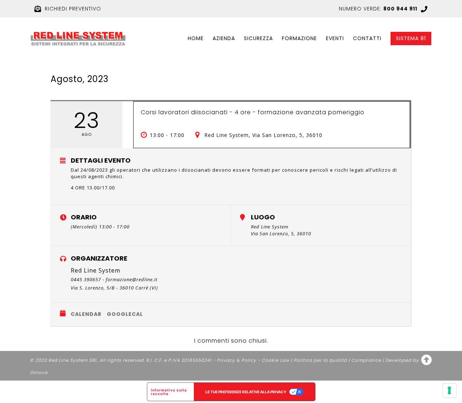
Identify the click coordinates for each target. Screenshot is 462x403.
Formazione (299, 38)
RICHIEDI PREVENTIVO (73, 8)
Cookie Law (275, 360)
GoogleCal (125, 314)
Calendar (86, 314)
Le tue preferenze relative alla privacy (245, 392)
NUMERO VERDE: (378, 8)
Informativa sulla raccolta (169, 392)
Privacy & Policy (236, 360)
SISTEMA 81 (411, 38)
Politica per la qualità (320, 360)
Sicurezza (258, 38)
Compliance (366, 360)
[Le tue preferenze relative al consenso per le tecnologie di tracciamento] (449, 390)
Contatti (367, 38)
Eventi (335, 38)
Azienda (224, 38)
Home (196, 38)
